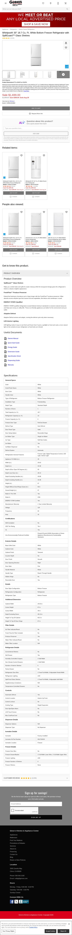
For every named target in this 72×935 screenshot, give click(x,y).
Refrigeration (13, 29)
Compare (14, 196)
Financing (13, 851)
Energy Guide (12, 347)
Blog (11, 857)
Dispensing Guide (14, 360)
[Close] (69, 924)
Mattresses (13, 837)
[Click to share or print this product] (66, 43)
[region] (36, 928)
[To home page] (15, 3)
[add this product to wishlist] (66, 47)
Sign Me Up (36, 817)
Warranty (11, 365)
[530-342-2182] (58, 3)
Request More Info (37, 113)
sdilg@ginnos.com (21, 878)
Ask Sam (36, 133)
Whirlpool (12, 101)
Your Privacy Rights (8, 931)
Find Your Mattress (16, 840)
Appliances (5, 29)
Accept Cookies (50, 931)
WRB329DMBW (11, 103)
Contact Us (13, 854)
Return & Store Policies (18, 860)
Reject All (63, 931)
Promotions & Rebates (17, 843)
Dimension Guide (13, 351)
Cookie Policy (33, 927)
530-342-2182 (19, 875)
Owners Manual (13, 338)
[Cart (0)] (65, 3)
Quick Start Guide (14, 343)
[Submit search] (67, 9)
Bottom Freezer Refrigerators (27, 29)
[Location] (50, 3)
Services (13, 846)
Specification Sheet (14, 356)
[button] (5, 3)
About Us (13, 849)
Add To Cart (36, 108)
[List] (43, 3)
